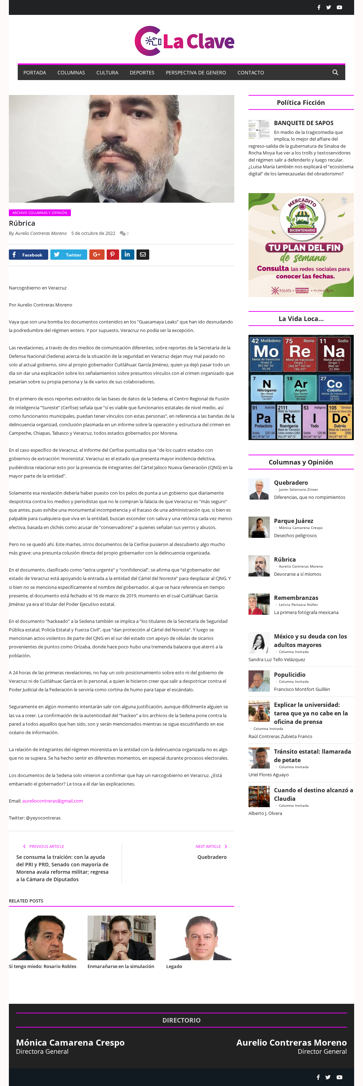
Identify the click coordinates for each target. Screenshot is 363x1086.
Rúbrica (285, 559)
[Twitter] (328, 7)
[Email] (142, 254)
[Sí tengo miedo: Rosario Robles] (43, 938)
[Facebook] (318, 7)
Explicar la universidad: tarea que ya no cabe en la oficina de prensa (311, 713)
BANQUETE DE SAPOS (304, 123)
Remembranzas (296, 598)
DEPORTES (142, 72)
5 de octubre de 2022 (93, 233)
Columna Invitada (294, 651)
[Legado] (200, 938)
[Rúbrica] (121, 149)
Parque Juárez (293, 521)
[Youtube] (339, 7)
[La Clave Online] (185, 39)
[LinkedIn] (127, 254)
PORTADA (34, 72)
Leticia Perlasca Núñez (298, 604)
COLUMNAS (71, 72)
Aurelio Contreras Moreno (41, 233)
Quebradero (212, 857)
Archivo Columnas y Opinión (39, 212)
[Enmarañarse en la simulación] (122, 938)
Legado (174, 966)
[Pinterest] (113, 254)
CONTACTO (251, 72)
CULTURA (107, 72)
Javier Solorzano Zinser (298, 489)
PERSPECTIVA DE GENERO (196, 72)
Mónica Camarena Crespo (301, 527)
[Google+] (97, 254)
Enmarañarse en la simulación (121, 966)
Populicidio (290, 675)
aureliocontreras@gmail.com (52, 801)
